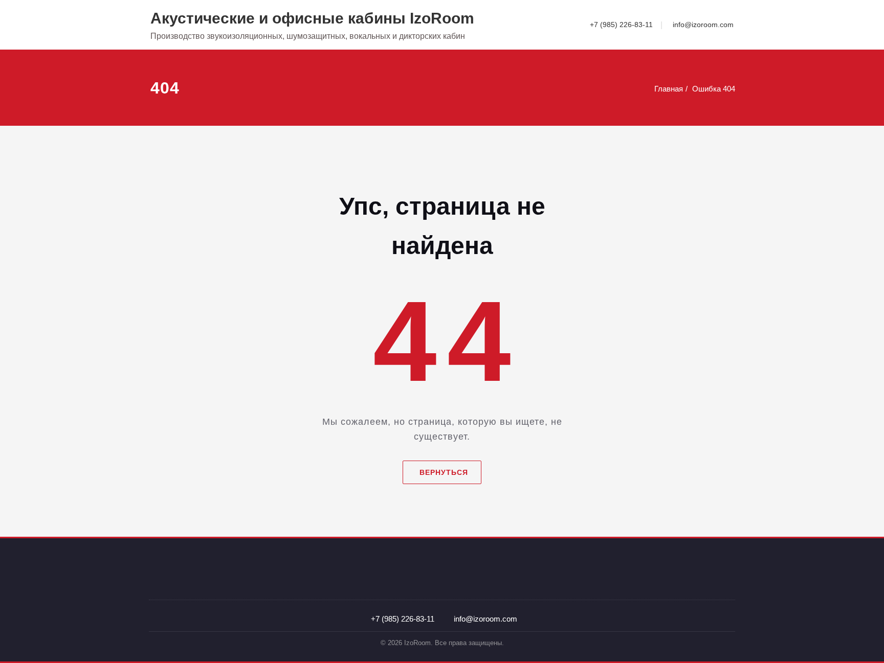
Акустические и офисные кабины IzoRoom (312, 18)
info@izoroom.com (703, 24)
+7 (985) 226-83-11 (621, 24)
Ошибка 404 (713, 88)
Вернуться (443, 472)
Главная (668, 88)
